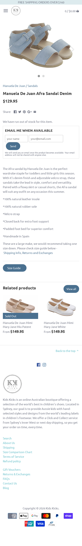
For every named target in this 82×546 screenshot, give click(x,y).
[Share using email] (34, 111)
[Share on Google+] (29, 111)
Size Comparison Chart (17, 452)
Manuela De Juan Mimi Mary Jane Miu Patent (17, 324)
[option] (41, 45)
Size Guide (14, 268)
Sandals (33, 86)
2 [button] (43, 76)
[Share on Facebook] (15, 111)
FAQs (6, 478)
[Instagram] (44, 364)
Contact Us (10, 483)
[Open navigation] (6, 11)
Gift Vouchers (12, 469)
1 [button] (39, 76)
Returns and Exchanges (37, 253)
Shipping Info (12, 253)
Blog (6, 488)
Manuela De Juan (14, 86)
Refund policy (12, 461)
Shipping (8, 447)
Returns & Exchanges (16, 474)
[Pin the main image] (24, 111)
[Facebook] (38, 364)
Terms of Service (13, 456)
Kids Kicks (52, 508)
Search (7, 438)
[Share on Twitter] (19, 111)
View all (71, 289)
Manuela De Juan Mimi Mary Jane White (58, 324)
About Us (9, 443)
